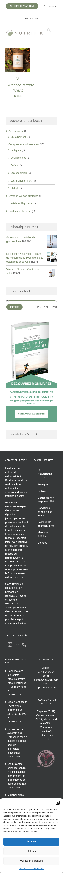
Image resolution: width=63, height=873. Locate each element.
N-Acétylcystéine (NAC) (21, 85)
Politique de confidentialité (31, 868)
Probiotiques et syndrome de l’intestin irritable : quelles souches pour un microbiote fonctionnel (17, 741)
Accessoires (15, 131)
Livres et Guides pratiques (23, 195)
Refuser (31, 851)
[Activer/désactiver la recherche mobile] (49, 30)
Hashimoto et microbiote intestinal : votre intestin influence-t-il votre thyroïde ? (17, 680)
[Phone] (24, 644)
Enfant (14, 165)
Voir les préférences (31, 860)
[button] (57, 803)
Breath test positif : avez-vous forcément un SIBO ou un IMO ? (17, 709)
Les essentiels (18, 172)
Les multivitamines (21, 180)
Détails (20, 64)
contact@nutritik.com (46, 679)
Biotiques (15, 150)
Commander (17, 61)
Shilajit (14, 188)
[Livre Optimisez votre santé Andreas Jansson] (31, 323)
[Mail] (17, 644)
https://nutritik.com (46, 687)
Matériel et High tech (20, 203)
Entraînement (18, 136)
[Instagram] (10, 644)
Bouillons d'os (18, 157)
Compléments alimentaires (23, 144)
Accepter (31, 841)
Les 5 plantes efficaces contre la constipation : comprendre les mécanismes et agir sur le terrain (16, 773)
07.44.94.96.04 (46, 671)
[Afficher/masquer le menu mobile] (56, 30)
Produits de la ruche (19, 211)
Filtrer (14, 307)
